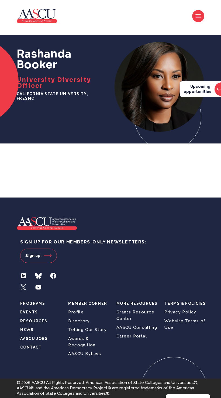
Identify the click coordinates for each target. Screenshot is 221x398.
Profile (76, 312)
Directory (79, 321)
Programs (32, 303)
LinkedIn (23, 275)
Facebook (53, 275)
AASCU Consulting (136, 327)
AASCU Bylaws (84, 353)
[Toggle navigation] (198, 16)
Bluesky (38, 275)
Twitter (23, 287)
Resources (33, 321)
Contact (31, 347)
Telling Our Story (87, 329)
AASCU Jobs (34, 338)
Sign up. (33, 255)
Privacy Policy (180, 312)
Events (29, 312)
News (27, 329)
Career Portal (131, 336)
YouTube (38, 287)
